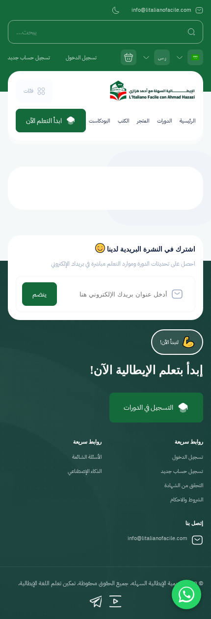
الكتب (123, 121)
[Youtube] (115, 601)
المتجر (143, 121)
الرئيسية (187, 121)
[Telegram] (96, 601)
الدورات (164, 121)
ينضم (39, 294)
